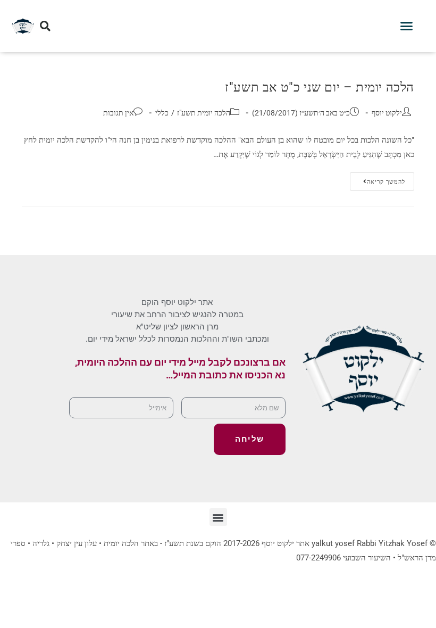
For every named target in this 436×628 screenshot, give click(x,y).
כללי (162, 113)
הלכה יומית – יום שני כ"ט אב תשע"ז (319, 87)
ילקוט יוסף (387, 113)
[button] (407, 26)
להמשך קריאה (377, 178)
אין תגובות (118, 113)
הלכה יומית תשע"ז (203, 113)
